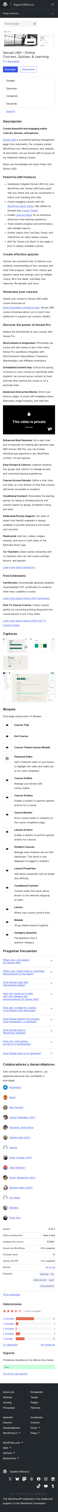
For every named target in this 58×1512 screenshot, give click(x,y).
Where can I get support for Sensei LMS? (16, 961)
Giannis (13, 1147)
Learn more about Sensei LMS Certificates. (26, 598)
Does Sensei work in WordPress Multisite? (14, 1031)
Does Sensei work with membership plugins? (15, 984)
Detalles (10, 80)
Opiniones (11, 88)
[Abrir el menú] (53, 4)
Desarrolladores (11, 1427)
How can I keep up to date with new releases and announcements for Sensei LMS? (21, 996)
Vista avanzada (11, 1294)
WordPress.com (13, 1442)
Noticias (7, 1397)
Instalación (12, 96)
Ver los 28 (50, 1267)
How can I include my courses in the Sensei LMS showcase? (19, 1009)
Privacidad (9, 1407)
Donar (35, 1427)
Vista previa (28, 69)
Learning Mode (24, 214)
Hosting (7, 1402)
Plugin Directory (11, 13)
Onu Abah (14, 1197)
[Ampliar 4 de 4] (51, 676)
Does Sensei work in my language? (22, 1053)
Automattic (13, 61)
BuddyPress (11, 1458)
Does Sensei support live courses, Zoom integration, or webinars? (21, 1020)
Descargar (10, 69)
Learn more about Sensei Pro (19, 567)
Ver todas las (48, 1344)
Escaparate (36, 1392)
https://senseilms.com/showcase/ (21, 307)
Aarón (12, 1097)
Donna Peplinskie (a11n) (22, 1117)
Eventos (35, 1422)
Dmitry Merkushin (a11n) (22, 1177)
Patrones (35, 1407)
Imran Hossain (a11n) (20, 1157)
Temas (34, 1397)
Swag (35, 1432)
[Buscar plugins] (34, 24)
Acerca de (8, 1392)
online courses (40, 1280)
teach (51, 1280)
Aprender (8, 1417)
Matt (7, 1447)
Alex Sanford (16, 1107)
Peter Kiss (15, 1217)
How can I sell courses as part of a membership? (17, 1042)
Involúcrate (36, 1417)
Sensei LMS (9, 139)
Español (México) (19, 1471)
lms (52, 1274)
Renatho (14, 1207)
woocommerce (47, 1286)
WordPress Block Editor (20, 206)
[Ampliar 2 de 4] (51, 642)
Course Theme (30, 210)
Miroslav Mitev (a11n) (21, 1187)
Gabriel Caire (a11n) (19, 1137)
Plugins (34, 1402)
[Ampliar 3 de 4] (23, 659)
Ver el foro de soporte (15, 1373)
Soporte (10, 111)
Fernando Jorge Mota (21, 1127)
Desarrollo (11, 103)
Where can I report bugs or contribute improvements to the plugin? (23, 972)
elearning (44, 1274)
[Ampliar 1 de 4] (23, 642)
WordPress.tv (12, 1432)
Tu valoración (10, 1344)
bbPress (9, 1453)
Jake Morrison (17, 1167)
